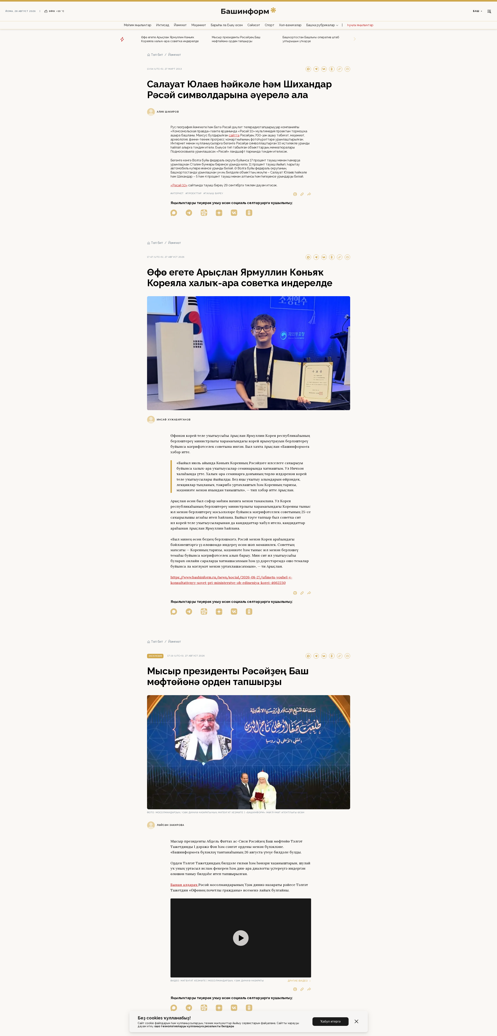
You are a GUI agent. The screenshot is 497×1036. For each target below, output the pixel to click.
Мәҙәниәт (198, 25)
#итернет (177, 193)
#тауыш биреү (213, 193)
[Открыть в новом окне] (173, 213)
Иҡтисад (162, 25)
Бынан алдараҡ (184, 884)
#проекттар (194, 193)
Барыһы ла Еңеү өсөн (227, 25)
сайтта (234, 135)
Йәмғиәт (180, 25)
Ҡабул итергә (330, 1021)
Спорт (269, 25)
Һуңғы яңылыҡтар (360, 25)
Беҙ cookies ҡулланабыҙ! (164, 1018)
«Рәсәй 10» (178, 185)
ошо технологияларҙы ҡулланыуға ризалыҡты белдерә (194, 1026)
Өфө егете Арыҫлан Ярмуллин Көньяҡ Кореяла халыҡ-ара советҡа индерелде (170, 39)
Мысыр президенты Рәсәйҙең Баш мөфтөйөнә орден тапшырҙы (236, 39)
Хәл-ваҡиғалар (290, 25)
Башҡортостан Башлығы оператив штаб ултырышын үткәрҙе (311, 39)
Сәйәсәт (253, 25)
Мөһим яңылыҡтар (137, 25)
